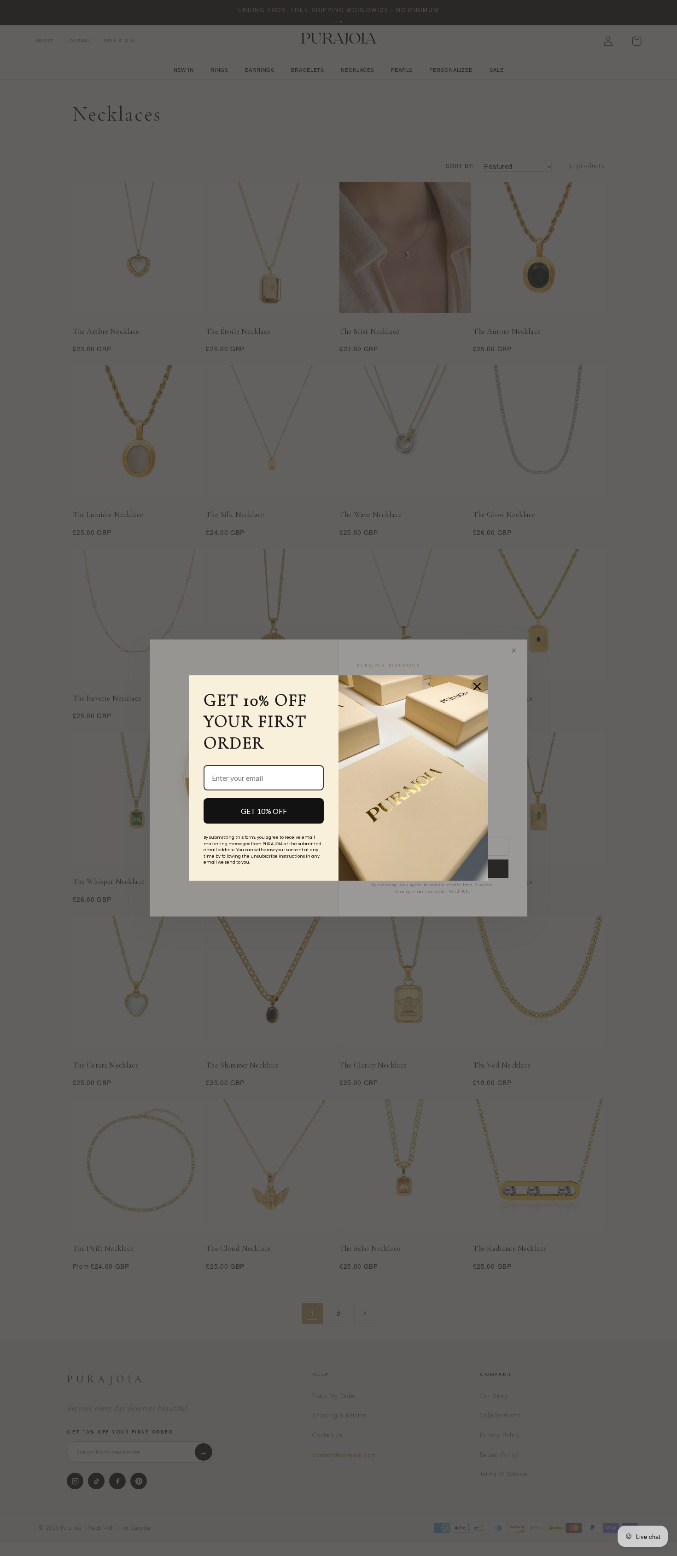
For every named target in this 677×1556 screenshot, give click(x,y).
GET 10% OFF (264, 811)
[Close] (477, 686)
